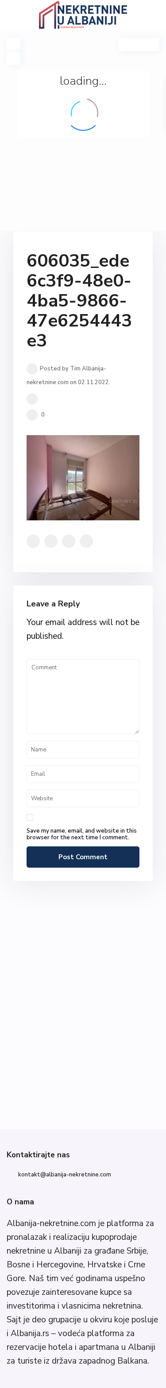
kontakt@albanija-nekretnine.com (64, 1175)
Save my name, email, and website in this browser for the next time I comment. (82, 834)
